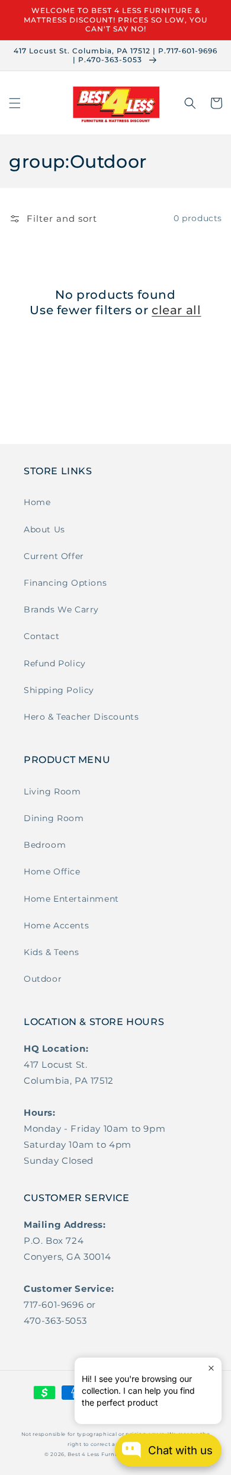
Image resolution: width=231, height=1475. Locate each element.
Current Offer (54, 556)
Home (37, 502)
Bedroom (45, 844)
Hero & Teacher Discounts (81, 716)
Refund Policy (55, 663)
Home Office (52, 871)
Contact (41, 636)
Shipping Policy (59, 690)
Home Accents (56, 925)
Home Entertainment (71, 898)
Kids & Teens (51, 952)
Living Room (52, 791)
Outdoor (43, 978)
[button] (15, 103)
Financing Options (65, 582)
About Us (44, 529)
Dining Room (54, 818)
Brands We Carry (61, 609)
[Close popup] (211, 1368)
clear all (176, 310)
